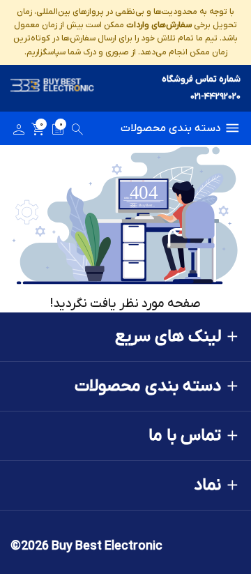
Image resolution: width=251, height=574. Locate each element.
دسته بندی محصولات (171, 128)
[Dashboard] (18, 131)
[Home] (52, 88)
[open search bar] (77, 131)
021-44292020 (215, 97)
